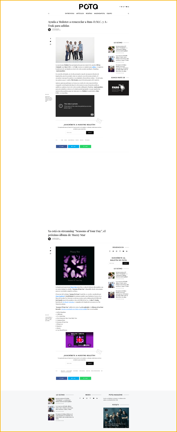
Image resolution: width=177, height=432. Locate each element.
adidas (94, 67)
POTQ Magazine (56, 29)
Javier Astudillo (56, 238)
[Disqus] (88, 169)
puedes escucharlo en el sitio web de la (74, 309)
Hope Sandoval (60, 296)
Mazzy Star (73, 287)
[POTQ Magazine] (88, 7)
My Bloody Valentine (68, 302)
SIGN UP (90, 132)
